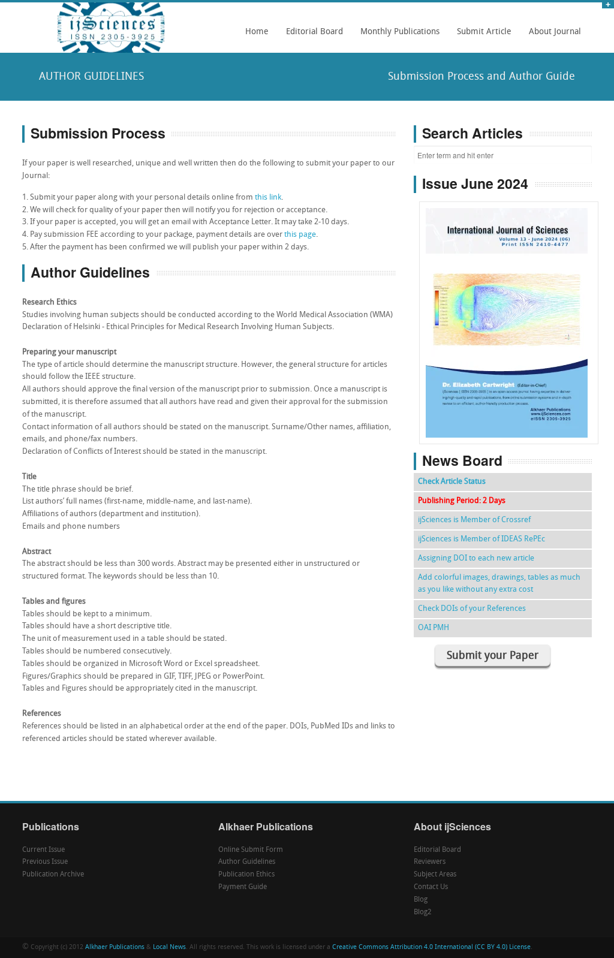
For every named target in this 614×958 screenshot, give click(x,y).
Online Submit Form (250, 850)
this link (268, 197)
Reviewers (430, 862)
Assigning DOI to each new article (476, 558)
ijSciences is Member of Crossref (474, 520)
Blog (421, 899)
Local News (169, 947)
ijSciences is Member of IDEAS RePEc (481, 539)
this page (300, 235)
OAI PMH (433, 628)
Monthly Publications (397, 36)
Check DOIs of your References (472, 609)
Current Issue (43, 850)
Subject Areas (435, 874)
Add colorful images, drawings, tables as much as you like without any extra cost (499, 584)
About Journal (551, 36)
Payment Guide (242, 887)
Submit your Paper (492, 656)
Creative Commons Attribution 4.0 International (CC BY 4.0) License (431, 947)
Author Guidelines (246, 862)
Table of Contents (509, 289)
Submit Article (480, 36)
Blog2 (423, 912)
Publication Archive (53, 874)
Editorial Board (311, 36)
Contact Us (431, 887)
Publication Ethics (246, 874)
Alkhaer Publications (115, 947)
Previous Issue (45, 862)
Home (257, 32)
